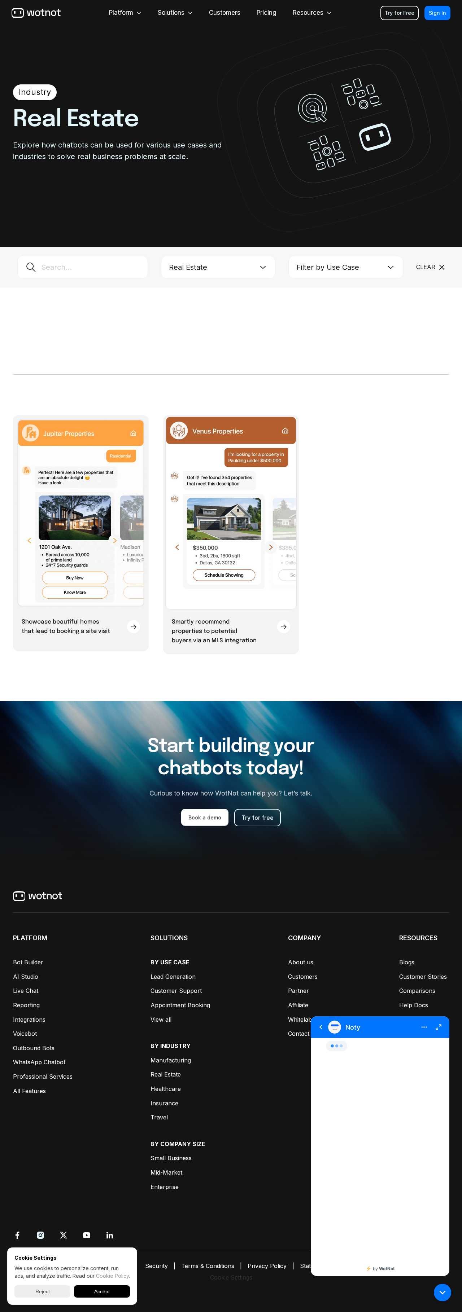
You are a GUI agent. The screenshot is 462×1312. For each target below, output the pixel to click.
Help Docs (413, 1005)
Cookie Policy (112, 1276)
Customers (303, 976)
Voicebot (25, 1033)
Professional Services (43, 1076)
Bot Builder (28, 962)
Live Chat (25, 990)
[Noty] (380, 1146)
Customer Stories (423, 976)
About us (300, 962)
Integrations (29, 1019)
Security (156, 1265)
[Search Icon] (82, 267)
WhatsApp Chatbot (39, 1062)
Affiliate (298, 1005)
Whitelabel (302, 1019)
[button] (442, 1292)
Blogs (406, 962)
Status (308, 1265)
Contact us (303, 1033)
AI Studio (25, 976)
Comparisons (417, 990)
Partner (298, 990)
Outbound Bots (34, 1048)
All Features (29, 1091)
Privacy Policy (267, 1265)
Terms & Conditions (207, 1265)
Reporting (26, 1005)
